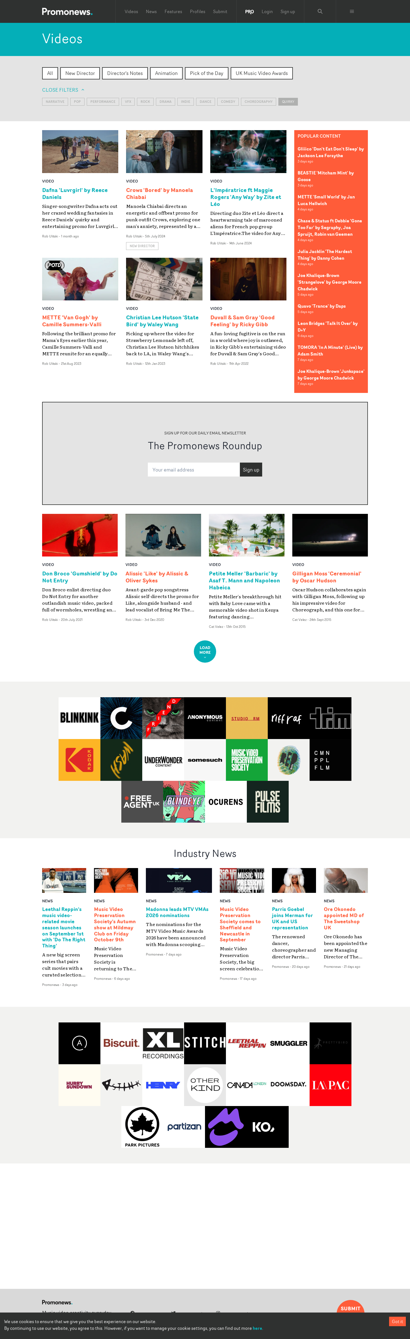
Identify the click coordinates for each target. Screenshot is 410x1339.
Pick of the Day (206, 73)
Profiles (197, 11)
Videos (131, 11)
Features (173, 11)
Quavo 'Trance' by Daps (322, 306)
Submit (220, 11)
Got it (397, 1321)
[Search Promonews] (320, 11)
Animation (166, 73)
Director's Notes (125, 73)
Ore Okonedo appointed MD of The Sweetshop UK (344, 918)
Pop (77, 101)
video (48, 181)
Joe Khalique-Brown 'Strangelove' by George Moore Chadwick (329, 282)
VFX (128, 101)
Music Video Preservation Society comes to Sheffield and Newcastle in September (240, 924)
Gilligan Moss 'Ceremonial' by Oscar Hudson (326, 577)
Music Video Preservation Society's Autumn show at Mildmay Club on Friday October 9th (115, 924)
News (151, 11)
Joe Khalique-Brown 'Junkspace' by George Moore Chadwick (331, 374)
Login (267, 11)
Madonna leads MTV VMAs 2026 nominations (177, 912)
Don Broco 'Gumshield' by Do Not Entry (79, 577)
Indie (185, 101)
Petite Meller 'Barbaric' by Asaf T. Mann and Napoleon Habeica (244, 580)
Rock (145, 101)
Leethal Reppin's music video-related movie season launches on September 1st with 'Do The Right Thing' (63, 927)
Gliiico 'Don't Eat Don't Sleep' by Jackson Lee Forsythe (331, 152)
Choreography (258, 101)
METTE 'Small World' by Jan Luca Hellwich (326, 200)
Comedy (228, 101)
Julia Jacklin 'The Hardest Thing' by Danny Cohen (325, 254)
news (47, 901)
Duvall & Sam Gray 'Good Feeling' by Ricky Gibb (242, 321)
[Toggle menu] (352, 11)
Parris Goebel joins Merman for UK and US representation (292, 918)
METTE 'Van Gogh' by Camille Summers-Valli (72, 321)
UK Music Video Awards (262, 73)
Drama (166, 101)
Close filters (60, 89)
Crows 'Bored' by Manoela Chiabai (159, 193)
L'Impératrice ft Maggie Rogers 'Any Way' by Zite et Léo (245, 196)
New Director (80, 73)
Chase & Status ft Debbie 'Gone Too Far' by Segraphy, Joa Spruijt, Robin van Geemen (330, 227)
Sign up (288, 11)
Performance (102, 101)
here (257, 1328)
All (50, 73)
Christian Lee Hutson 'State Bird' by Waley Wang (162, 321)
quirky (288, 101)
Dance (205, 101)
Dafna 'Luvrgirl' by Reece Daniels (75, 193)
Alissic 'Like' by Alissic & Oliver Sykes (157, 577)
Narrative (55, 101)
